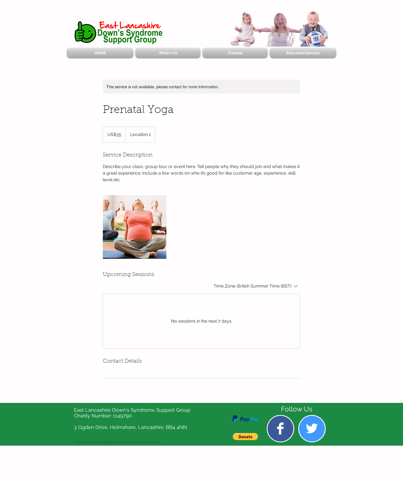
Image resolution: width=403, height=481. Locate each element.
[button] (245, 436)
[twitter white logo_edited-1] (312, 428)
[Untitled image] (134, 227)
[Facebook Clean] (280, 428)
